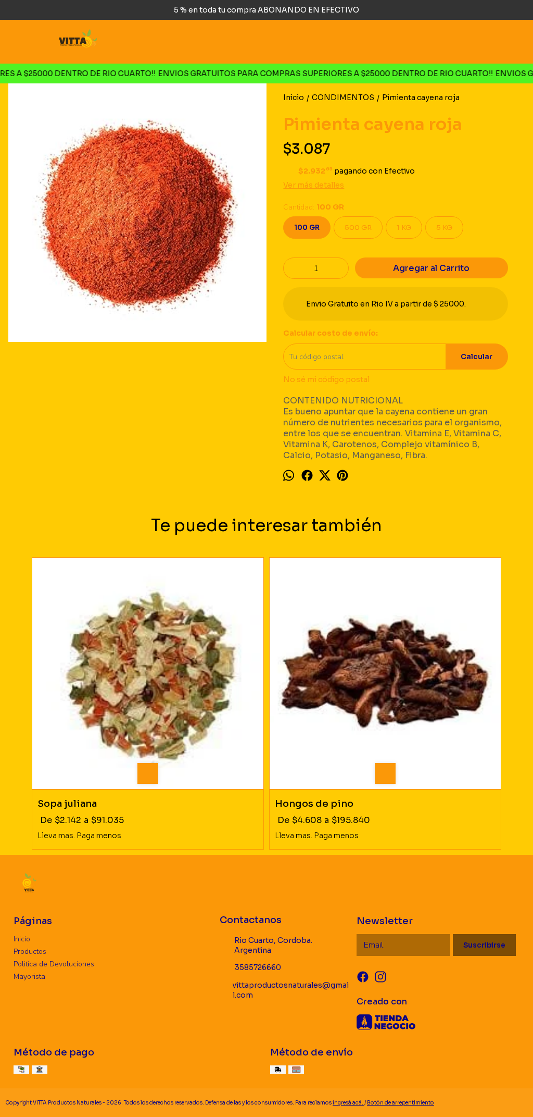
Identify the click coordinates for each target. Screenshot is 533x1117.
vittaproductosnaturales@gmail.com (291, 990)
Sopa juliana (67, 803)
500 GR (358, 227)
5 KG (444, 227)
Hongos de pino (314, 803)
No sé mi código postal (326, 379)
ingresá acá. (348, 1102)
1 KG (404, 227)
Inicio (22, 939)
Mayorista (29, 976)
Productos (30, 951)
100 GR (307, 227)
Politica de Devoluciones (54, 964)
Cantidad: (313, 207)
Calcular (476, 356)
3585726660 (258, 967)
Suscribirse (484, 945)
